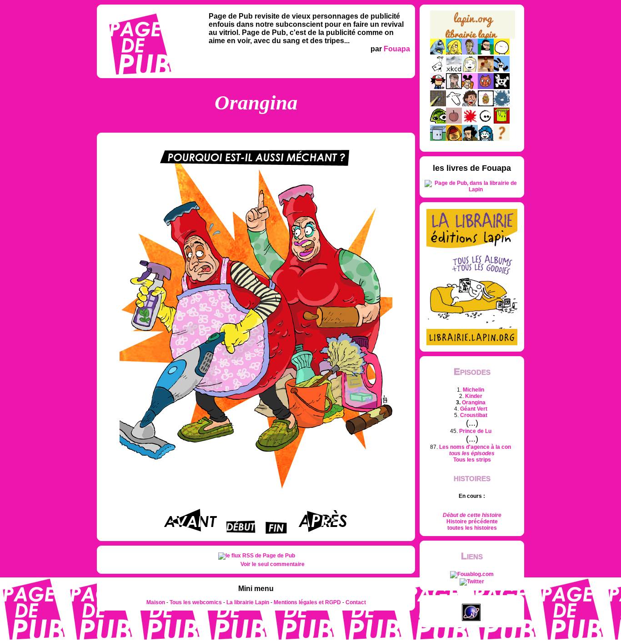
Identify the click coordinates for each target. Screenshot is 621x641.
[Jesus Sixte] (454, 87)
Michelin (473, 390)
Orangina (474, 402)
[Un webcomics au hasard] (502, 139)
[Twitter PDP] (472, 581)
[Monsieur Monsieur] (470, 122)
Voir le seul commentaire (272, 564)
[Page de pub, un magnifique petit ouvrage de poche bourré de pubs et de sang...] (472, 189)
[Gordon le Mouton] (454, 104)
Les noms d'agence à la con (475, 447)
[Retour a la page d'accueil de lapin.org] (472, 27)
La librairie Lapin (247, 602)
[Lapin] (438, 53)
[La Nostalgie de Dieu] (486, 122)
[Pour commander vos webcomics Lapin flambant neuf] (472, 37)
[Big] (486, 70)
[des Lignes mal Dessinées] (470, 70)
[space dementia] (502, 87)
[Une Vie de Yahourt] (438, 139)
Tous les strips (472, 460)
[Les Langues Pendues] (438, 122)
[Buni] (502, 70)
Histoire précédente (472, 521)
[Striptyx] (470, 104)
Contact (356, 602)
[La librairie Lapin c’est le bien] (471, 343)
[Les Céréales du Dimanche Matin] (470, 53)
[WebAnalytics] (472, 600)
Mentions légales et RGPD (307, 602)
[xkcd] (454, 70)
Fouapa (397, 49)
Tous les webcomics (196, 602)
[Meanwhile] (502, 104)
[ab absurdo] (502, 53)
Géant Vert (473, 409)
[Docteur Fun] (470, 87)
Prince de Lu (475, 431)
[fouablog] (472, 574)
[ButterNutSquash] (470, 139)
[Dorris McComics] (486, 87)
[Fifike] (438, 70)
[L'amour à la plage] (486, 104)
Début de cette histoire (472, 515)
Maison (155, 602)
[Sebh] (486, 53)
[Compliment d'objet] (454, 122)
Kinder (473, 396)
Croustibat (473, 415)
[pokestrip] (438, 87)
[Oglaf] (454, 53)
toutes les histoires (472, 528)
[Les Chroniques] (486, 139)
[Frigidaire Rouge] (502, 122)
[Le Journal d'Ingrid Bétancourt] (454, 139)
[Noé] (438, 104)
